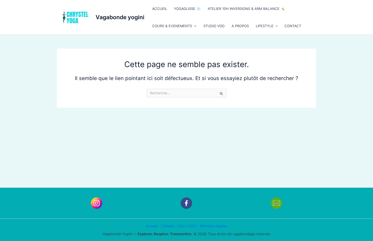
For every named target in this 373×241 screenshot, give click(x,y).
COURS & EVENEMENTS (172, 26)
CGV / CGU (187, 226)
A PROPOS (240, 26)
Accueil (152, 226)
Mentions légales (213, 226)
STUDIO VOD (214, 26)
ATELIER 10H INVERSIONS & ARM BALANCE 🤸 (246, 8)
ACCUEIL (159, 8)
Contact (167, 226)
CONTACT (292, 26)
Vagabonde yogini (120, 17)
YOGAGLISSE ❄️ (187, 8)
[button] (194, 26)
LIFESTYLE (264, 26)
